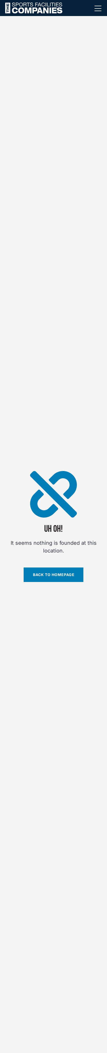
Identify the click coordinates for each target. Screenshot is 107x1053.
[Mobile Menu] (98, 9)
